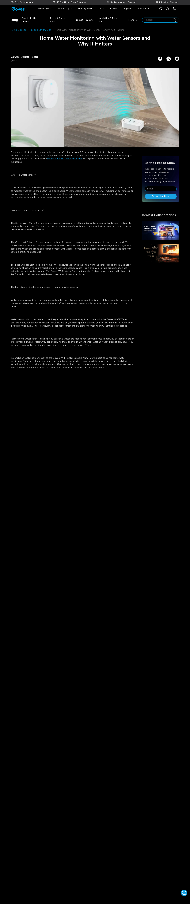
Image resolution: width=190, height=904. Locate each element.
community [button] (143, 9)
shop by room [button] (85, 9)
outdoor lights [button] (64, 9)
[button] (168, 10)
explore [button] (114, 9)
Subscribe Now (161, 196)
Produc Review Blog (41, 30)
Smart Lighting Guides (29, 20)
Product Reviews (84, 20)
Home (14, 30)
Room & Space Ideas (57, 20)
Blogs (23, 30)
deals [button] (101, 9)
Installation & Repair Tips (108, 20)
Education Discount (168, 2)
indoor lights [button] (44, 9)
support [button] (128, 9)
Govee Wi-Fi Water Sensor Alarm (64, 159)
